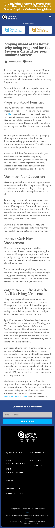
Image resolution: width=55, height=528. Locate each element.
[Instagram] (33, 441)
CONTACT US (15, 494)
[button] (50, 16)
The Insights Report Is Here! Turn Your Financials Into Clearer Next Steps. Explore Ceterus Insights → (27, 6)
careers (36, 465)
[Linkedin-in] (21, 441)
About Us (13, 488)
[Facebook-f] (27, 441)
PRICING (35, 460)
